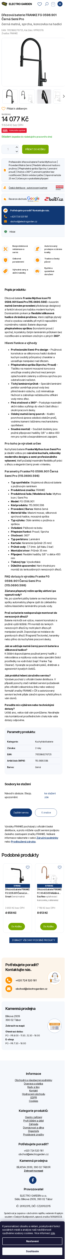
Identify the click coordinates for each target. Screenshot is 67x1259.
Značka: (10, 33)
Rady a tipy (33, 1087)
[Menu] (60, 4)
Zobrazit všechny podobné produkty (33, 940)
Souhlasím (32, 1251)
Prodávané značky (33, 1134)
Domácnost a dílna (33, 1127)
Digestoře (33, 1131)
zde (53, 1233)
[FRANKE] (59, 187)
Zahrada (33, 1124)
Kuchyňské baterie (44, 741)
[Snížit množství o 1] (17, 151)
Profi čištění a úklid (33, 1120)
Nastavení (32, 1241)
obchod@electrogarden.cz (23, 221)
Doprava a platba (33, 1083)
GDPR (33, 1097)
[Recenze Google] (33, 199)
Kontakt (33, 1090)
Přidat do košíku (35, 149)
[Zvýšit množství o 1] (17, 147)
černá (38, 767)
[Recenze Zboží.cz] (54, 199)
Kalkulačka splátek (17, 130)
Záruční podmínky (47, 837)
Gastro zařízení (33, 1117)
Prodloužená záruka (23, 841)
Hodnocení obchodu (33, 1094)
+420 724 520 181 (19, 216)
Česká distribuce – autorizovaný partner (28, 187)
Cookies (33, 1101)
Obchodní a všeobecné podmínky (33, 1080)
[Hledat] (47, 4)
